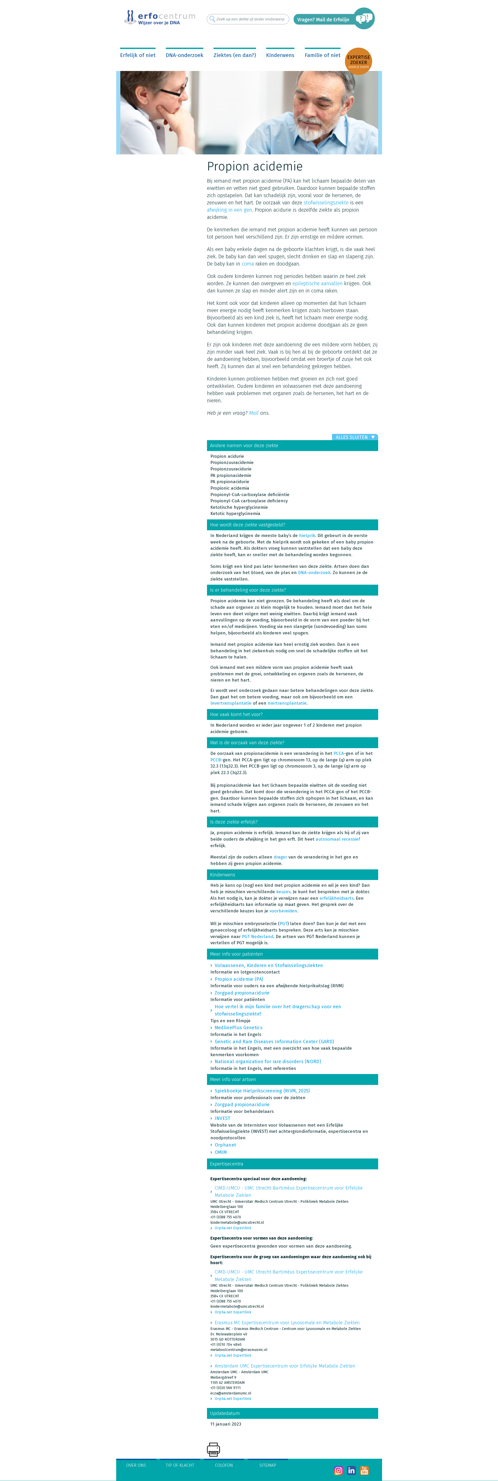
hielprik (307, 535)
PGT (283, 923)
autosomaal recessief (338, 839)
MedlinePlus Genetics (238, 1028)
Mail (254, 413)
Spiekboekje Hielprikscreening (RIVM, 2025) (262, 1091)
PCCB (215, 760)
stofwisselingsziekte (326, 202)
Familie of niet (323, 55)
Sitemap (267, 1465)
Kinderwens (280, 55)
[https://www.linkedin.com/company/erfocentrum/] (351, 1470)
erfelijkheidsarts (337, 898)
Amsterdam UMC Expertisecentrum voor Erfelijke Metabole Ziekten (285, 1366)
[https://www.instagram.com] (338, 1470)
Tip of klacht (180, 1465)
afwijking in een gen (229, 210)
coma (248, 264)
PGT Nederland (257, 936)
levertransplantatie (231, 703)
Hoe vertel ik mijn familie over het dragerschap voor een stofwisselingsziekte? (278, 1010)
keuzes (283, 892)
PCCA (339, 753)
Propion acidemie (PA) (239, 979)
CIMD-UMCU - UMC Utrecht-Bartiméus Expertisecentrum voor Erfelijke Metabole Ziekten (289, 1191)
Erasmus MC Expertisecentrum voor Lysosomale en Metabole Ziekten (287, 1323)
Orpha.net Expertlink (233, 1228)
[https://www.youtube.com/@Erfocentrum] (364, 1470)
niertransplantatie (287, 703)
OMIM (221, 1152)
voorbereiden (283, 911)
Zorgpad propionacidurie (242, 993)
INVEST (223, 1118)
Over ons (136, 1465)
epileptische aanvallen (318, 283)
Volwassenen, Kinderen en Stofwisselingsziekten (269, 965)
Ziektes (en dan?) (234, 55)
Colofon (224, 1465)
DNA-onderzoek (184, 55)
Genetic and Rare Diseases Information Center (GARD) (274, 1041)
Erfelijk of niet (138, 55)
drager (280, 857)
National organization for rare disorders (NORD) (268, 1061)
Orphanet (225, 1145)
